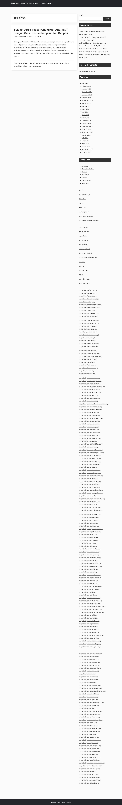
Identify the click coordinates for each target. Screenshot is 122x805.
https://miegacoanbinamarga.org (90, 558)
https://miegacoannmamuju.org (89, 415)
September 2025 (87, 100)
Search (81, 15)
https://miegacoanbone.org (88, 723)
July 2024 (85, 138)
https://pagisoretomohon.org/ (89, 323)
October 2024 (86, 129)
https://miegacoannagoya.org (88, 629)
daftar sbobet (83, 227)
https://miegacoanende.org (88, 535)
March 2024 (86, 146)
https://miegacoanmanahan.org (89, 378)
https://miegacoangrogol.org (88, 581)
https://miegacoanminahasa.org (89, 621)
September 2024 (87, 132)
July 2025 (85, 106)
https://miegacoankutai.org (88, 467)
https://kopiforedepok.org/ (88, 359)
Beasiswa (85, 166)
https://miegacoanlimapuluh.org (89, 484)
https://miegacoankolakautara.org (90, 598)
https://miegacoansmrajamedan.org (90, 510)
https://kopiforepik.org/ (87, 338)
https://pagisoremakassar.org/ (89, 313)
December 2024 (87, 126)
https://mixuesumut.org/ (87, 374)
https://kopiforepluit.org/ (87, 341)
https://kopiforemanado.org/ (88, 368)
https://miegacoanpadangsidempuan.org (92, 691)
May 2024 (85, 141)
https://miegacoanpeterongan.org (90, 665)
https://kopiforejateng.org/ (88, 293)
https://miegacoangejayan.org (89, 517)
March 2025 (86, 118)
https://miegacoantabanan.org (89, 430)
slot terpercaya (84, 232)
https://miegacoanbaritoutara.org (90, 458)
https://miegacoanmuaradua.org (89, 604)
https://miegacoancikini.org (88, 572)
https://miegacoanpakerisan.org (89, 502)
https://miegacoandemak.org (88, 479)
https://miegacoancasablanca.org (90, 746)
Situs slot (82, 207)
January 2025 (86, 123)
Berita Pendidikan (88, 169)
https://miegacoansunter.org (88, 725)
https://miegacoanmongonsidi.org (90, 632)
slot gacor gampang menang (88, 220)
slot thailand (83, 245)
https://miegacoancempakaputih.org (91, 490)
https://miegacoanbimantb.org (89, 412)
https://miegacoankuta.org (88, 682)
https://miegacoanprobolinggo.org (90, 711)
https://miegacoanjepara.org (88, 700)
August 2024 (86, 135)
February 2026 (87, 86)
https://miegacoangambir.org (88, 743)
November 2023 (87, 149)
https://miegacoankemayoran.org (90, 563)
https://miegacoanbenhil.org (88, 569)
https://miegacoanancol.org (88, 496)
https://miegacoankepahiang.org (89, 757)
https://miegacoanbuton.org (88, 441)
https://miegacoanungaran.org (89, 705)
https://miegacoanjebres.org (88, 677)
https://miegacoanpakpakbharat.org (91, 476)
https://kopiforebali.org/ (87, 362)
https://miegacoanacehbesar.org (89, 433)
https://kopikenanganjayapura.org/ (90, 305)
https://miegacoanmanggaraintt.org (91, 418)
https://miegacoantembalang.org (90, 644)
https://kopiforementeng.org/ (89, 335)
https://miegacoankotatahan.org (89, 549)
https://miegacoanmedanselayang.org (91, 635)
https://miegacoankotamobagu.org (90, 407)
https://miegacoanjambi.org (88, 615)
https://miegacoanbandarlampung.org (91, 612)
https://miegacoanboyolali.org (89, 694)
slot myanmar (83, 240)
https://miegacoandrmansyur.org (90, 507)
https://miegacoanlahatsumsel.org (90, 766)
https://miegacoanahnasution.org (90, 514)
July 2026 (85, 83)
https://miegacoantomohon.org (89, 751)
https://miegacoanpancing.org (89, 783)
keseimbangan (45, 63)
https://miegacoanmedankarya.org (90, 654)
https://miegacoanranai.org (88, 546)
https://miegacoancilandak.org (89, 749)
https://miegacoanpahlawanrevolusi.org (92, 499)
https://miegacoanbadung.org (89, 427)
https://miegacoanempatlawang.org (91, 450)
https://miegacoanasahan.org (88, 447)
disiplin (37, 63)
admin (39, 36)
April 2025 (85, 115)
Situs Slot (82, 199)
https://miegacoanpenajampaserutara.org (92, 606)
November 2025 (87, 95)
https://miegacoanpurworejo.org (89, 461)
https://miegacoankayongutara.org (90, 381)
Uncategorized (86, 180)
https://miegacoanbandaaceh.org (90, 740)
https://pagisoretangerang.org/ (89, 353)
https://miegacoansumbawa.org (89, 464)
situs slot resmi (84, 279)
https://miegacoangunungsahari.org (91, 493)
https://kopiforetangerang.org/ (89, 307)
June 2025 (85, 109)
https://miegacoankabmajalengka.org (91, 720)
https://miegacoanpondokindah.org (90, 578)
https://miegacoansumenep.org (89, 769)
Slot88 (81, 203)
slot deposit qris (84, 194)
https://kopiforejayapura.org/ (88, 299)
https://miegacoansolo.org (87, 674)
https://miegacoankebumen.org (89, 717)
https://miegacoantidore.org (88, 540)
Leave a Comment (35, 66)
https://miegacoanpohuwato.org (89, 384)
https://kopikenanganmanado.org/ (90, 356)
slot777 (81, 266)
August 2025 (86, 103)
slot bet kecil (83, 270)
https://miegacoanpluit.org (88, 595)
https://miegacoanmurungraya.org (90, 410)
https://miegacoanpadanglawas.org (90, 688)
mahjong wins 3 (84, 249)
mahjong (82, 262)
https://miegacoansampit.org (88, 697)
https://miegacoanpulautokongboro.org (92, 387)
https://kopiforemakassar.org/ (89, 346)
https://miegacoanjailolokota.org (89, 470)
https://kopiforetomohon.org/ (89, 343)
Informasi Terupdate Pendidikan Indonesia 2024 (31, 3)
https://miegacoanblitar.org (88, 708)
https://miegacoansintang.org (89, 526)
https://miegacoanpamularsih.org (90, 668)
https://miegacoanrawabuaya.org (90, 575)
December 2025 (87, 92)
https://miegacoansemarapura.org (90, 714)
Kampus (84, 172)
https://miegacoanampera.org (89, 555)
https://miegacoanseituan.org (88, 659)
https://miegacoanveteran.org (89, 671)
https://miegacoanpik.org (87, 592)
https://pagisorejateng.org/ (88, 332)
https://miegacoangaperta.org (89, 638)
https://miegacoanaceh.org (88, 543)
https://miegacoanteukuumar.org (90, 780)
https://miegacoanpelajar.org (88, 680)
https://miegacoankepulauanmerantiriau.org (93, 404)
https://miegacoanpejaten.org (89, 737)
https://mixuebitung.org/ (87, 302)
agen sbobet (83, 236)
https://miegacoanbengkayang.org (90, 487)
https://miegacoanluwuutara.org (89, 435)
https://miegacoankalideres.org (89, 583)
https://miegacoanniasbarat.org (89, 421)
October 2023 (86, 152)
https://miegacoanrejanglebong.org (90, 444)
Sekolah (84, 178)
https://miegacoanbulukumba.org (90, 392)
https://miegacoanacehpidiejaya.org (90, 473)
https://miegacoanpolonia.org (89, 657)
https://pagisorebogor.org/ (88, 351)
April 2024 (85, 144)
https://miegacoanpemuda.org (89, 520)
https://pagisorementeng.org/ (89, 320)
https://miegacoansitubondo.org (89, 760)
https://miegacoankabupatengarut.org (91, 703)
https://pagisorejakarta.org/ (88, 316)
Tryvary (67, 802)
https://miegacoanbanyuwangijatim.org (92, 763)
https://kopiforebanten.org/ (88, 290)
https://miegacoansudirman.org (89, 731)
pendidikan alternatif (58, 63)
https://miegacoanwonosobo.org (89, 552)
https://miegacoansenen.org (88, 560)
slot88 (81, 275)
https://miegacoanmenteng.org (89, 589)
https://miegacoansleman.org (88, 627)
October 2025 (86, 98)
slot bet (81, 190)
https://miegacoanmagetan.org (89, 424)
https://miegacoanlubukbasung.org (90, 601)
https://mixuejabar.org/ (86, 371)
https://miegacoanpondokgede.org (90, 586)
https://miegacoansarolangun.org (90, 481)
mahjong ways (83, 212)
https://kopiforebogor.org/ (87, 365)
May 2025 (85, 112)
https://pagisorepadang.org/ (88, 329)
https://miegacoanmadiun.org (89, 504)
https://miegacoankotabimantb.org (90, 566)
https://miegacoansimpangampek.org (91, 453)
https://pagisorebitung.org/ (88, 326)
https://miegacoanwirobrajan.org (90, 641)
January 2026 (86, 89)
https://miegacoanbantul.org (88, 774)
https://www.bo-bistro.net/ (88, 257)
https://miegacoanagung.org (88, 537)
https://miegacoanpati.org (87, 772)
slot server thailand (85, 253)
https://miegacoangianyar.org (88, 624)
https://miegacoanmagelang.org (89, 662)
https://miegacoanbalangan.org (89, 777)
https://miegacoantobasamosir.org (90, 438)
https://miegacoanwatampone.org (90, 455)
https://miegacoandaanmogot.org (90, 728)
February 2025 (87, 121)
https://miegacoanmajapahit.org (89, 647)
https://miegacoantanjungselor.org (90, 609)
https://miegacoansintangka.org (89, 398)
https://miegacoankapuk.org (88, 734)
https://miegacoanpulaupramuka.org (91, 529)
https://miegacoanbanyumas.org (89, 389)
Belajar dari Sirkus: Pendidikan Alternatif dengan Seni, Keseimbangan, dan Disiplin (41, 31)
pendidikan (24, 63)
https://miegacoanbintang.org (89, 395)
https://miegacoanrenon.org (88, 523)
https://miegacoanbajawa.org (88, 401)
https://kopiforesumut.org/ (88, 296)
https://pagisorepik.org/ (87, 310)
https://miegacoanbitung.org (88, 754)
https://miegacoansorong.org (88, 618)
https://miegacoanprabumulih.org (90, 532)
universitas (85, 183)
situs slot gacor (84, 283)
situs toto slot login (86, 216)
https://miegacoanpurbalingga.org (90, 685)
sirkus (25, 66)
